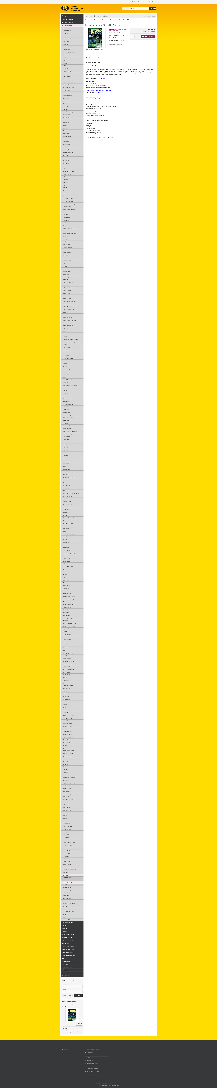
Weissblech (122, 40)
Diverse (66, 880)
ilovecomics (66, 464)
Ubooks (65, 821)
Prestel (65, 677)
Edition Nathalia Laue (68, 309)
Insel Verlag (66, 474)
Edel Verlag (66, 277)
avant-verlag (66, 85)
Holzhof (65, 458)
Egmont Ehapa (67, 328)
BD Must (65, 104)
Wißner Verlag (67, 890)
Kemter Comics (67, 510)
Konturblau (66, 537)
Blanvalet (65, 125)
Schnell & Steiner (67, 721)
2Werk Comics (67, 28)
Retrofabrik (66, 694)
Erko (64, 361)
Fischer (65, 396)
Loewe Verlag (66, 558)
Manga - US (65, 943)
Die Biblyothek (67, 250)
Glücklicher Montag (68, 404)
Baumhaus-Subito (68, 101)
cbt (64, 193)
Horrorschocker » (67, 1030)
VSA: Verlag (66, 859)
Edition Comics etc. (68, 290)
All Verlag (65, 44)
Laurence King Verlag (69, 553)
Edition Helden (67, 298)
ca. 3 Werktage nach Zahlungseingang (117, 30)
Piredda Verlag (67, 675)
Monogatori (66, 621)
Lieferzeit (64, 1047)
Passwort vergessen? (67, 995)
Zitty (64, 917)
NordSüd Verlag (67, 639)
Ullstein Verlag (67, 829)
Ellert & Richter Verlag (69, 342)
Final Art (65, 390)
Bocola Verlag (67, 136)
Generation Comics (68, 399)
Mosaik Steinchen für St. (69, 623)
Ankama (65, 58)
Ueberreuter (66, 824)
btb (64, 169)
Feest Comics (66, 382)
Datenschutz (90, 1076)
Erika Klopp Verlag (68, 358)
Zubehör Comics (67, 967)
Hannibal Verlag (67, 434)
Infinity (64, 466)
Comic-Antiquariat (67, 22)
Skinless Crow (66, 742)
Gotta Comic (66, 412)
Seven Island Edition (68, 737)
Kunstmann (66, 547)
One (64, 650)
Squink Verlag (66, 761)
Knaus (64, 526)
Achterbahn (66, 33)
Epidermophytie (67, 350)
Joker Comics (66, 499)
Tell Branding (66, 791)
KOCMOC (65, 531)
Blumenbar (66, 133)
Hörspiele (64, 958)
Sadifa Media (66, 713)
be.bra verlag (66, 106)
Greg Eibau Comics (68, 418)
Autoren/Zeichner (67, 937)
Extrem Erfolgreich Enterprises (71, 369)
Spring (64, 759)
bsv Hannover (66, 166)
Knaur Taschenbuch (68, 523)
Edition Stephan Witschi (69, 320)
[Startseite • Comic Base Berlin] (72, 8)
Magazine (65, 928)
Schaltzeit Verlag (67, 718)
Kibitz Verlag (66, 512)
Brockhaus (65, 155)
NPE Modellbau (67, 645)
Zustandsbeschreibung (92, 1068)
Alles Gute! (66, 47)
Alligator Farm (67, 49)
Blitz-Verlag (66, 128)
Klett (64, 520)
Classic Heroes (67, 206)
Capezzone (66, 182)
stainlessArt (66, 767)
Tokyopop (65, 813)
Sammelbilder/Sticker (68, 952)
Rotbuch (65, 704)
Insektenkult (66, 472)
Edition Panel (66, 312)
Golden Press (66, 407)
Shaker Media (66, 740)
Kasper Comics (67, 507)
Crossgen (65, 239)
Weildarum (66, 872)
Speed (64, 748)
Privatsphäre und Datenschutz (94, 1071)
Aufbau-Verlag (67, 76)
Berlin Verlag (66, 114)
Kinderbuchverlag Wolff (69, 518)
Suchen (152, 8)
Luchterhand (66, 561)
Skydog (65, 745)
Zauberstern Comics (68, 911)
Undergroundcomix (68, 832)
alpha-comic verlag (68, 52)
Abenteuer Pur (67, 30)
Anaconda (66, 55)
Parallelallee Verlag (68, 661)
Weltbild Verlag (67, 887)
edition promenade (68, 315)
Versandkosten (152, 31)
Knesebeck (66, 528)
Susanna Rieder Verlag (69, 783)
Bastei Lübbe (66, 98)
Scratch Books (67, 731)
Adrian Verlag (66, 36)
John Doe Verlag (67, 496)
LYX (64, 569)
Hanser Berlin (66, 436)
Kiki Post (65, 515)
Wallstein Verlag (67, 864)
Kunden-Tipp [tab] (96, 58)
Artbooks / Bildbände (68, 934)
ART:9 (64, 66)
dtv (64, 263)
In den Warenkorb (148, 36)
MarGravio (65, 591)
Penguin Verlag (67, 667)
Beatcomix (66, 109)
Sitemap (88, 1074)
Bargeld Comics (67, 95)
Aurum (64, 79)
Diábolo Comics (67, 247)
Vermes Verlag (67, 851)
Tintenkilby (66, 805)
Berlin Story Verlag (68, 112)
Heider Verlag (66, 442)
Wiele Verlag (66, 895)
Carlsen (65, 187)
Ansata (65, 60)
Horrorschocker (68, 882)
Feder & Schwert (67, 380)
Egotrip (65, 331)
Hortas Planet (66, 461)
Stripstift (65, 772)
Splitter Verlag (67, 756)
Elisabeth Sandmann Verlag (70, 339)
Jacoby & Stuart (67, 485)
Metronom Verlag (68, 604)
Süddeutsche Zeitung (69, 778)
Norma (65, 642)
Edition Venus (66, 323)
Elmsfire (65, 344)
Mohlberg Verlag (67, 618)
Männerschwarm (67, 572)
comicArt (65, 215)
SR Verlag (65, 764)
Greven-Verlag (67, 420)
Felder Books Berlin (68, 388)
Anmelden (78, 995)
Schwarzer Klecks (67, 726)
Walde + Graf (66, 861)
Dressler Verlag (67, 261)
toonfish (65, 815)
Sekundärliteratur (68, 734)
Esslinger (65, 363)
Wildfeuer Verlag (67, 898)
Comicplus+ (66, 220)
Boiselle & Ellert (67, 144)
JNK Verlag (66, 491)
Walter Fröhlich (67, 867)
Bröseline (65, 158)
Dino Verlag (66, 255)
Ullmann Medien (67, 826)
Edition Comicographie (69, 288)
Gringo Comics (67, 426)
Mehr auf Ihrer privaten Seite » (70, 1032)
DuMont (65, 266)
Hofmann (65, 455)
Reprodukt (66, 691)
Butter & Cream (67, 174)
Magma (65, 575)
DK (63, 258)
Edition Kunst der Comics (70, 301)
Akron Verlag (66, 41)
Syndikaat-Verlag (67, 786)
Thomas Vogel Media (69, 799)
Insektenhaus (66, 469)
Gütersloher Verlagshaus (70, 431)
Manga (64, 925)
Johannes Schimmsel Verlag (71, 493)
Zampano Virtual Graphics (70, 903)
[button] (125, 8)
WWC (65, 885)
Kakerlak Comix (67, 501)
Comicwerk (66, 223)
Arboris (65, 63)
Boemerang (66, 141)
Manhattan (66, 583)
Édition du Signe (67, 293)
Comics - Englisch (67, 940)
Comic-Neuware (67, 25)
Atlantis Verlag (67, 71)
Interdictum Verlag (68, 480)
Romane (64, 931)
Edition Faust (66, 296)
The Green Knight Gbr (69, 794)
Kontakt (90, 16)
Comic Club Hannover (69, 209)
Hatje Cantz (66, 439)
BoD (64, 139)
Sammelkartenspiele (68, 949)
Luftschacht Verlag (68, 566)
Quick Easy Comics (68, 683)
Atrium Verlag (66, 74)
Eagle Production (67, 271)
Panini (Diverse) (67, 656)
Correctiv (65, 231)
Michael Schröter (67, 610)
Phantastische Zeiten (69, 669)
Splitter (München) (68, 753)
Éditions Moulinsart (68, 325)
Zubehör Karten (66, 970)
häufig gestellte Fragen (92, 1063)
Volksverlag (66, 856)
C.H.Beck (65, 177)
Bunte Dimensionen (68, 171)
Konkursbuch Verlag (68, 534)
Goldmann (66, 409)
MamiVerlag (66, 580)
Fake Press (66, 374)
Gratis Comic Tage (67, 973)
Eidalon (65, 336)
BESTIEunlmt (66, 120)
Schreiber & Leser (67, 723)
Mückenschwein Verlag (69, 626)
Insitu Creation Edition (69, 477)
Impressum (99, 16)
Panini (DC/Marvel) (68, 653)
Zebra (64, 914)
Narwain (65, 631)
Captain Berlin (68, 877)
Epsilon (65, 353)
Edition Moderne (67, 307)
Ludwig (65, 564)
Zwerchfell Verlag (68, 920)
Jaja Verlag (66, 488)
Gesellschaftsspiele (68, 946)
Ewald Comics (66, 366)
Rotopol (65, 707)
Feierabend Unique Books (70, 385)
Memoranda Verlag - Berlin (70, 599)
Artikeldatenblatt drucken (116, 44)
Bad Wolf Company (68, 87)
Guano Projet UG (67, 428)
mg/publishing (67, 607)
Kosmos (65, 539)
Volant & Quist (67, 853)
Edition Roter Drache (68, 317)
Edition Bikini (66, 285)
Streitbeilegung (90, 1060)
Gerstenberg (66, 401)
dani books (66, 242)
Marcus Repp (66, 585)
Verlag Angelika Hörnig (69, 842)
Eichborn (65, 334)
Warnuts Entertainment (69, 870)
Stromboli (65, 775)
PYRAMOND (66, 680)
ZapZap (65, 906)
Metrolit (65, 602)
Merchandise (66, 961)
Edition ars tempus (68, 282)
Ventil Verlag (66, 837)
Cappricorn (66, 185)
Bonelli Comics (67, 147)
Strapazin (65, 769)
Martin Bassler (67, 593)
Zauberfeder (66, 909)
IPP (63, 482)
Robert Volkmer (67, 696)
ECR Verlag (66, 274)
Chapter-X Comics (68, 198)
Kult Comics (66, 542)
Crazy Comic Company (69, 233)
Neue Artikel (65, 976)
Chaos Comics (67, 196)
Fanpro (65, 377)
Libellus (65, 556)
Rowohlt (65, 710)
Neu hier (89, 1066)
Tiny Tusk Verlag (67, 810)
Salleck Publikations (68, 715)
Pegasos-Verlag (67, 664)
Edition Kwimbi (67, 304)
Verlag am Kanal (67, 840)
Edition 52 (65, 279)
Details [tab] (88, 58)
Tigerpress (66, 802)
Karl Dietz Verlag (67, 504)
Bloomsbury (66, 131)
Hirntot (65, 453)
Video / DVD (65, 964)
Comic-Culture (67, 212)
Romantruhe (66, 702)
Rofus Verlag (66, 699)
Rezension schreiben (115, 47)
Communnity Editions (69, 228)
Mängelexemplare (67, 922)
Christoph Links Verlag (69, 204)
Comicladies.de (67, 217)
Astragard (65, 68)
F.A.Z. (64, 372)
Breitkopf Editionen (68, 152)
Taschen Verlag (67, 788)
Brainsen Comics (67, 150)
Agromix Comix (67, 39)
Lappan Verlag (67, 550)
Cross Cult (65, 236)
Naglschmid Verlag (68, 629)
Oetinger (65, 648)
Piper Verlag (66, 672)
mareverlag (66, 588)
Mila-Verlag (66, 612)
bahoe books (66, 90)
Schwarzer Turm (67, 729)
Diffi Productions (67, 252)
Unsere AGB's (90, 1052)
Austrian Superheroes (69, 82)
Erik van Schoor (67, 355)
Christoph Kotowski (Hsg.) (70, 201)
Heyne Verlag (66, 447)
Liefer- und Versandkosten (93, 1049)
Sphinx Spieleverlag (68, 750)
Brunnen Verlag (67, 160)
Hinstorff (65, 450)
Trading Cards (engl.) (68, 955)
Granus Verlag (67, 415)
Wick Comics (66, 893)
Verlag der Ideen (67, 845)
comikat (65, 225)
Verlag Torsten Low (68, 848)
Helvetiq (65, 445)
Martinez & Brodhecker (69, 596)
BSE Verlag (66, 163)
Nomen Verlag (67, 634)
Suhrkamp (65, 780)
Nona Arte (65, 637)
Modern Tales (66, 615)
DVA (64, 269)
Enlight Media (66, 347)
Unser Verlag (66, 834)
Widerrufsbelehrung (91, 1047)
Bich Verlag (66, 122)
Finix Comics (66, 393)
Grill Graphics (66, 423)
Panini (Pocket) (67, 658)
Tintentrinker (66, 807)
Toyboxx (65, 818)
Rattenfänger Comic (68, 685)
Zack (64, 901)
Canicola (65, 179)
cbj (63, 190)
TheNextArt (66, 796)
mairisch (65, 577)
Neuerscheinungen (67, 19)
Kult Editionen (66, 545)
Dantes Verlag (67, 244)
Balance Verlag (67, 93)
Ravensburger (67, 688)
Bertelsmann (66, 117)
